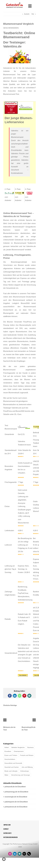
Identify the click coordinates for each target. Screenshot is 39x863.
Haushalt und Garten (11, 767)
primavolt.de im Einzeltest (15, 787)
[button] (4, 720)
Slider (6, 775)
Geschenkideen (9, 760)
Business (30, 748)
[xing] (19, 854)
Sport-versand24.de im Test (28, 727)
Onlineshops (24, 771)
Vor (32, 14)
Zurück (26, 14)
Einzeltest (7, 752)
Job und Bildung (27, 767)
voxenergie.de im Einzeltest (16, 797)
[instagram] (10, 854)
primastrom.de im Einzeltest (16, 807)
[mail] (24, 854)
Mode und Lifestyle (10, 771)
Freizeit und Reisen (26, 756)
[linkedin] (15, 854)
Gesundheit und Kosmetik (13, 763)
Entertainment (19, 752)
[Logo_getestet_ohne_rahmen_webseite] (14, 2)
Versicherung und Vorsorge (20, 775)
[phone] (29, 854)
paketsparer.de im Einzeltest (16, 802)
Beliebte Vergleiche (18, 748)
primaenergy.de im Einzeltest (16, 792)
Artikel (6, 748)
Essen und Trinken (10, 756)
